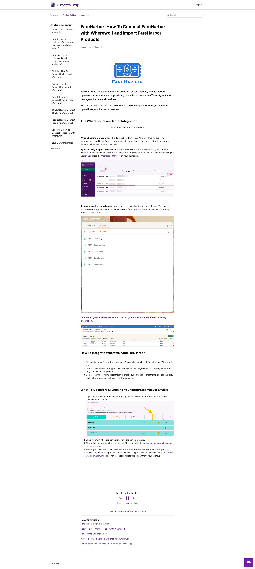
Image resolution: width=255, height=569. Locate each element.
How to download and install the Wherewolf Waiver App (107, 543)
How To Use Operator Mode (94, 533)
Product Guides (69, 15)
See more (55, 148)
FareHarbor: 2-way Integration (95, 524)
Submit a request (138, 511)
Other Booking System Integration (62, 31)
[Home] (64, 4)
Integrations (84, 15)
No (134, 498)
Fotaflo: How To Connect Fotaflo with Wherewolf (63, 121)
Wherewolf (55, 15)
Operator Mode (140, 209)
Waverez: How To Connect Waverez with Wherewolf (105, 539)
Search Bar (86, 156)
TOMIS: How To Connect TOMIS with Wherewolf (63, 111)
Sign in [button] (199, 4)
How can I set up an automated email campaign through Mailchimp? (61, 59)
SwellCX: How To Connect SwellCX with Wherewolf (62, 100)
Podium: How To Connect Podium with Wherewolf (62, 87)
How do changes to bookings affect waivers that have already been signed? (63, 44)
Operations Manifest (110, 156)
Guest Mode (96, 212)
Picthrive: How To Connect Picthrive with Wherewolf (62, 74)
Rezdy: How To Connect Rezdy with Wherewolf (103, 529)
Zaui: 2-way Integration (62, 143)
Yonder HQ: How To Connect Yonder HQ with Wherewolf (63, 133)
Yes (120, 498)
